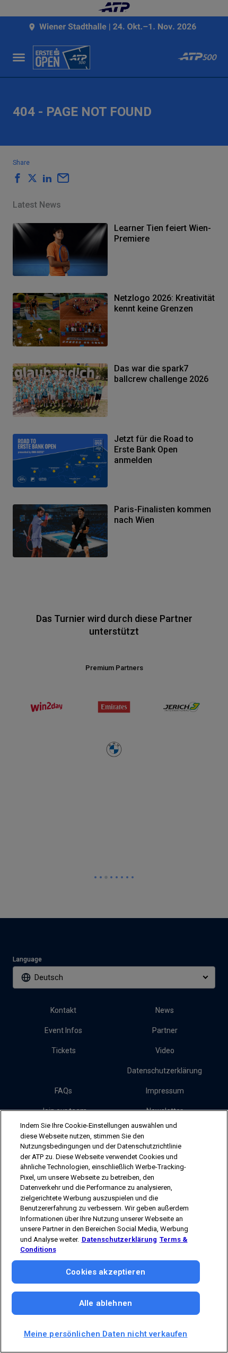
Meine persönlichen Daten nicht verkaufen (106, 1334)
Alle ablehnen (105, 1303)
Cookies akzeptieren (105, 1272)
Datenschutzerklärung (119, 1239)
